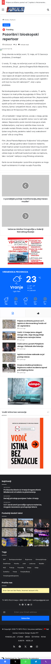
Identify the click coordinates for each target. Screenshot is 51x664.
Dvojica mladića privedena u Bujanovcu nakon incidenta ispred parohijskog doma (32, 367)
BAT (4, 559)
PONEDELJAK (10, 637)
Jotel (24, 563)
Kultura (12, 20)
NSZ (4, 567)
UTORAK (20, 637)
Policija (11, 567)
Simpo (29, 567)
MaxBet (41, 563)
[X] (25, 604)
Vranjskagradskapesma (11, 576)
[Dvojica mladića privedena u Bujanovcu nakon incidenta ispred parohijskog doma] (9, 368)
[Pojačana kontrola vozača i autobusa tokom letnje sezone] (25, 542)
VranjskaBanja (25, 572)
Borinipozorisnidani (15, 559)
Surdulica (6, 572)
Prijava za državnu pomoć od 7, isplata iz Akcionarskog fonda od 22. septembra (31, 323)
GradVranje (7, 563)
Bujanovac (28, 559)
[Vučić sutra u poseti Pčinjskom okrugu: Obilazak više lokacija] (9, 347)
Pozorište (21, 567)
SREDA (27, 637)
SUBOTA (21, 641)
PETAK (43, 637)
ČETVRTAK (35, 637)
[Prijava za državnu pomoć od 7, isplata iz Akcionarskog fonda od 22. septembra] (9, 324)
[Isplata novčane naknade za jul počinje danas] (9, 357)
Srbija (36, 567)
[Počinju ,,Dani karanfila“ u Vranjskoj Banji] (41, 532)
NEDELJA (29, 641)
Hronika (16, 563)
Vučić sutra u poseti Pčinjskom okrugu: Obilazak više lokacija (30, 345)
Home (6, 20)
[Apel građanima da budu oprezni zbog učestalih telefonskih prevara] (9, 542)
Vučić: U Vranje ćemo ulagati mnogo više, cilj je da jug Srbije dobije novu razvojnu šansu (30, 335)
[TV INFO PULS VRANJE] (15, 10)
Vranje (15, 572)
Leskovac (32, 563)
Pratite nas (7, 582)
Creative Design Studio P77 (28, 633)
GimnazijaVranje (41, 559)
